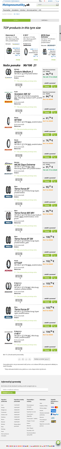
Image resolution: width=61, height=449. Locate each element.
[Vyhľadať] (57, 4)
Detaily (18, 60)
